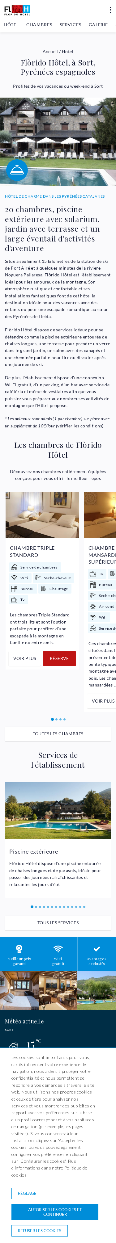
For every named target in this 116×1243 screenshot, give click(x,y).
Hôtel (11, 24)
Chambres (39, 24)
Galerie (98, 24)
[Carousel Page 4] (64, 719)
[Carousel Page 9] (64, 907)
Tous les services (58, 922)
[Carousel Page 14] (84, 907)
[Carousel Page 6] (52, 907)
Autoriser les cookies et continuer (55, 1212)
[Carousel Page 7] (56, 907)
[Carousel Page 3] (60, 719)
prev (12, 598)
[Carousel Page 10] (68, 907)
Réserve (59, 658)
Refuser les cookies (39, 1230)
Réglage (27, 1193)
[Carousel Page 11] (72, 907)
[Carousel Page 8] (60, 907)
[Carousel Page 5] (48, 907)
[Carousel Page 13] (80, 907)
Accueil (50, 51)
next (104, 598)
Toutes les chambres (58, 733)
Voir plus (24, 658)
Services (70, 24)
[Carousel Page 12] (76, 907)
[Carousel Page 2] (56, 719)
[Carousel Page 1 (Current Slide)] (52, 719)
